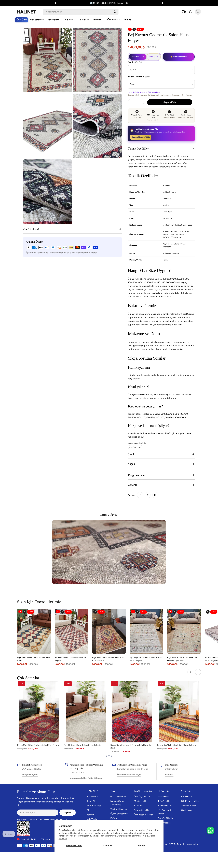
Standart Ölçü (138, 57)
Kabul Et (107, 845)
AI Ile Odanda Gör (178, 57)
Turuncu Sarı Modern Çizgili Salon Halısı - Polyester (129, 745)
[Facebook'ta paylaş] (140, 495)
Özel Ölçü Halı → (135, 447)
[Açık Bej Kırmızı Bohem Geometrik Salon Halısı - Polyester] (147, 631)
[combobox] (80, 12)
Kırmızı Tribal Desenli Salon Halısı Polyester (173, 745)
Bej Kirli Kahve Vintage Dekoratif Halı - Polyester (35, 745)
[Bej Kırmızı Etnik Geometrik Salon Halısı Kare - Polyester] (109, 631)
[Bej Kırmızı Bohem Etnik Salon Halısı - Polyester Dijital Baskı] (184, 631)
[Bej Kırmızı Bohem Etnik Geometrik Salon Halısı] (34, 631)
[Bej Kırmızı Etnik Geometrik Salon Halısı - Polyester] (71, 631)
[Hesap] (190, 11)
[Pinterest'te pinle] (155, 495)
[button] (55, 3)
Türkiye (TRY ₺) (28, 839)
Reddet (141, 845)
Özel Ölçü (153, 57)
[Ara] (114, 11)
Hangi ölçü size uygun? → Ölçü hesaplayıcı (144, 92)
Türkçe (44, 839)
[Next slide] (198, 672)
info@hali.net (171, 769)
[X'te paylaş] (148, 495)
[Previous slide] (190, 672)
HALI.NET (168, 844)
